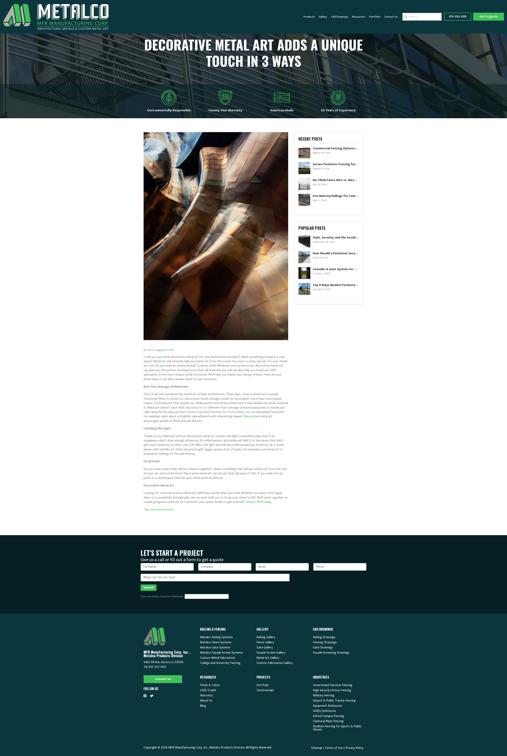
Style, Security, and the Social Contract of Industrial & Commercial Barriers (335, 237)
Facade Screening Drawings (331, 652)
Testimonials (265, 690)
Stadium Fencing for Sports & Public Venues (337, 728)
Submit (148, 587)
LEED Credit (208, 690)
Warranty (206, 695)
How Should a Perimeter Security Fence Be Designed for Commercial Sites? (335, 253)
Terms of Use (334, 748)
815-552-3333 (457, 16)
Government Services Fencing (332, 685)
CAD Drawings (339, 16)
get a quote (488, 16)
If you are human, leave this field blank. (162, 597)
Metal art (159, 361)
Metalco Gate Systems (215, 647)
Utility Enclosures (324, 711)
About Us (206, 700)
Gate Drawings (323, 647)
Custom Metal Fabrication (217, 658)
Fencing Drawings (325, 642)
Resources (358, 16)
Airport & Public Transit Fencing (334, 700)
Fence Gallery (265, 642)
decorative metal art (162, 509)
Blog (203, 705)
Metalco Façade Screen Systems (221, 652)
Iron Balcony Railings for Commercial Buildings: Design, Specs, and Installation (335, 196)
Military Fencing (323, 695)
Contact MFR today (258, 502)
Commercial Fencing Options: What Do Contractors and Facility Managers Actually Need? (335, 148)
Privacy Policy (354, 748)
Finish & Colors (210, 685)
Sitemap (316, 748)
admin (150, 350)
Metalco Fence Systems (216, 642)
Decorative (251, 416)
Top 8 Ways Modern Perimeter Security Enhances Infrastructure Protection (335, 285)
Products (309, 16)
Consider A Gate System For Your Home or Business (335, 269)
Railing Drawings (324, 637)
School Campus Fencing (328, 716)
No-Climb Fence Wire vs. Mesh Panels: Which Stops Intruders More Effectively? (335, 180)
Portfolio (374, 16)
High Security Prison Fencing (332, 690)
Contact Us (391, 16)
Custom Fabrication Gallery (274, 663)
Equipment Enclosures (327, 705)
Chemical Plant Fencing (328, 721)
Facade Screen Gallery (270, 652)
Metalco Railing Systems (216, 637)
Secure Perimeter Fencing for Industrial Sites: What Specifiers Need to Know (335, 164)
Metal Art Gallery (267, 658)
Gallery (323, 16)
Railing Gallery (265, 637)
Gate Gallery (264, 647)
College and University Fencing (220, 663)
